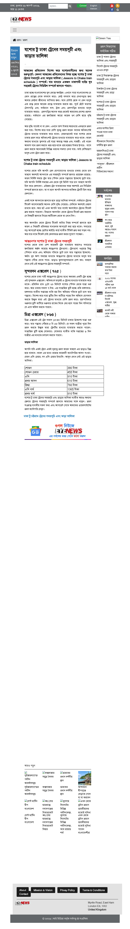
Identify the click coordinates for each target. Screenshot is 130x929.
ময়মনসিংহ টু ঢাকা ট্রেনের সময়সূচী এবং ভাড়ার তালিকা (106, 154)
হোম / (19, 40)
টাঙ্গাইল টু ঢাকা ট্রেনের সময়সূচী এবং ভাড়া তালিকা (107, 92)
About (22, 890)
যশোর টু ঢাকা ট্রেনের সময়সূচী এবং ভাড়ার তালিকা (106, 105)
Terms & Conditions (93, 890)
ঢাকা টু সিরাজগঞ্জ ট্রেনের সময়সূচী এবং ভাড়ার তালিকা (108, 79)
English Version (93, 7)
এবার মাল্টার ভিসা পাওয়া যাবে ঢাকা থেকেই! (105, 132)
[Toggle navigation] (14, 30)
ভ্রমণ (25, 40)
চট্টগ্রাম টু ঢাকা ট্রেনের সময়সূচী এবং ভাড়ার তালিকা (106, 118)
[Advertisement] (58, 603)
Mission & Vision (43, 890)
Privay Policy (67, 890)
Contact (23, 894)
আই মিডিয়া (58, 918)
